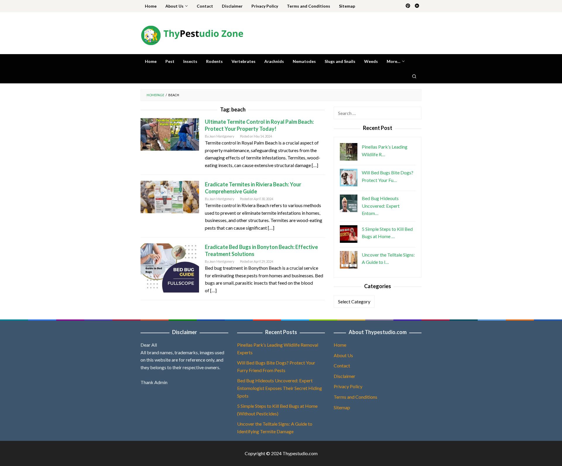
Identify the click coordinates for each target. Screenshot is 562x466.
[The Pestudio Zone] (192, 34)
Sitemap (342, 407)
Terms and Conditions (355, 397)
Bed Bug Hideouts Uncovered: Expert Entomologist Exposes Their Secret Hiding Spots (279, 388)
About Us (343, 355)
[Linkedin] (417, 6)
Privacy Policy (348, 386)
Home (340, 345)
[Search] (414, 76)
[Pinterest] (407, 6)
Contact (342, 365)
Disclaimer (344, 376)
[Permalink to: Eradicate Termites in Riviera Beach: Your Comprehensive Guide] (169, 196)
